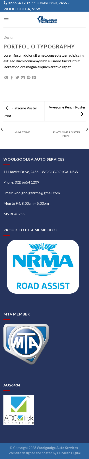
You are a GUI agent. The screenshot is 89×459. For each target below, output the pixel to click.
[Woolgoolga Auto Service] (47, 20)
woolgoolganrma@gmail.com (37, 193)
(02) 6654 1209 (26, 182)
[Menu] (6, 19)
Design (8, 37)
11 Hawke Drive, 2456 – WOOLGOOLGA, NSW (40, 171)
